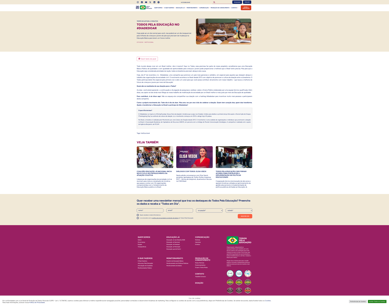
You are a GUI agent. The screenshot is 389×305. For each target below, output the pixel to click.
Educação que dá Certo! (173, 249)
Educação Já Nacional (173, 242)
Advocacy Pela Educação (145, 263)
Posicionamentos (200, 265)
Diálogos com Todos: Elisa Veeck (191, 171)
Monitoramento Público (145, 268)
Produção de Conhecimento (220, 7)
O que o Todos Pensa (201, 267)
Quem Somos (158, 7)
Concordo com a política (144, 216)
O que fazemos (169, 7)
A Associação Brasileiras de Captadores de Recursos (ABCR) (164, 122)
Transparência (142, 246)
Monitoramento (192, 7)
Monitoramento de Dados (174, 265)
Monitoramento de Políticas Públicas (177, 263)
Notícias (197, 240)
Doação (199, 283)
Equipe (140, 244)
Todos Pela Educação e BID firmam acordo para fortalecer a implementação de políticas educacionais (231, 174)
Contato (234, 7)
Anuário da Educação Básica (174, 261)
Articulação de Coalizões (145, 265)
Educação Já (180, 7)
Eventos (197, 244)
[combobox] (221, 2)
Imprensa (198, 242)
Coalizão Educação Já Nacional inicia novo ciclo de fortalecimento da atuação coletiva (154, 173)
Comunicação (204, 7)
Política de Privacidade (37, 302)
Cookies (268, 301)
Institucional (149, 42)
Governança (141, 242)
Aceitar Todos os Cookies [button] (377, 301)
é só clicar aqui (155, 96)
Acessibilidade (185, 2)
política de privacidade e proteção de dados (165, 218)
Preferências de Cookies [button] (358, 301)
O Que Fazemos (142, 261)
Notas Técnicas (199, 263)
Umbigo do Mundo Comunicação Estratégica (211, 122)
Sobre (139, 240)
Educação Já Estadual (173, 244)
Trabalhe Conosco (200, 276)
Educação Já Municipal (173, 246)
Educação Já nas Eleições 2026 (175, 240)
